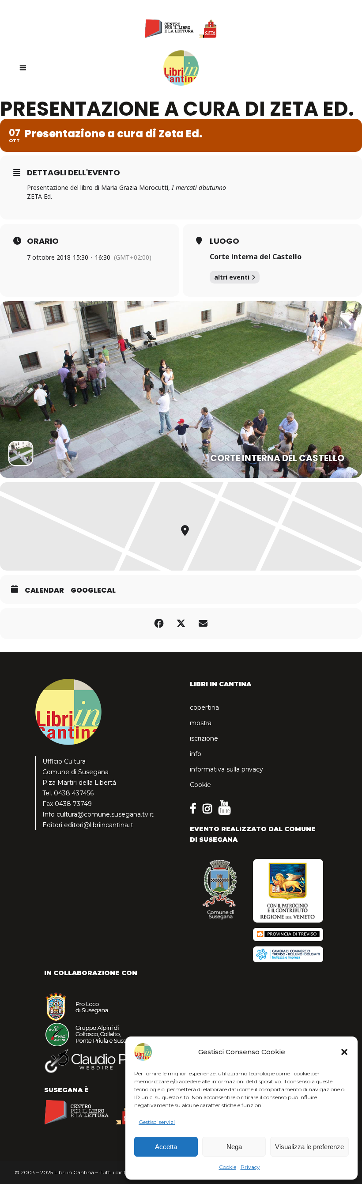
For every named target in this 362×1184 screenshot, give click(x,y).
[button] (344, 1052)
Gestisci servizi (157, 1122)
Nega (234, 1146)
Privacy (250, 1167)
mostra (200, 723)
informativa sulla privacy (226, 769)
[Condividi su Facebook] (159, 624)
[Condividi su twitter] (181, 624)
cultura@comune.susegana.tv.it (105, 814)
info (195, 754)
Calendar (44, 590)
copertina (204, 707)
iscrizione (204, 738)
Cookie (227, 1167)
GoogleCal (93, 590)
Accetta (166, 1146)
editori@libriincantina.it (98, 825)
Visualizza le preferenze (309, 1146)
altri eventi (231, 277)
